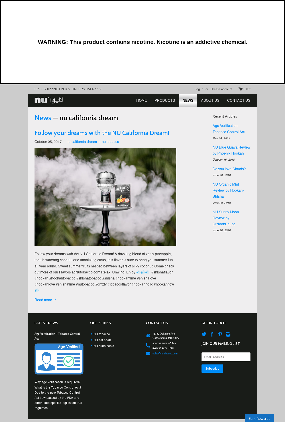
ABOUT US (210, 100)
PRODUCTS (165, 100)
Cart (247, 89)
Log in (199, 89)
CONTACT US (238, 100)
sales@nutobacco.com (165, 353)
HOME (141, 100)
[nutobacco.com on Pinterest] (220, 335)
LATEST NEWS (46, 323)
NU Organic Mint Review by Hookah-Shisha (228, 190)
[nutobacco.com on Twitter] (204, 335)
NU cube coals (104, 345)
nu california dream (82, 141)
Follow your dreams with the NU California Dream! (102, 133)
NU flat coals (102, 340)
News (43, 117)
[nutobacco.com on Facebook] (212, 335)
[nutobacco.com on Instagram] (228, 335)
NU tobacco (102, 334)
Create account (221, 89)
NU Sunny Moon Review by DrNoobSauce (226, 217)
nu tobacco (110, 141)
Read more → (46, 299)
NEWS (188, 100)
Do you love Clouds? (229, 168)
